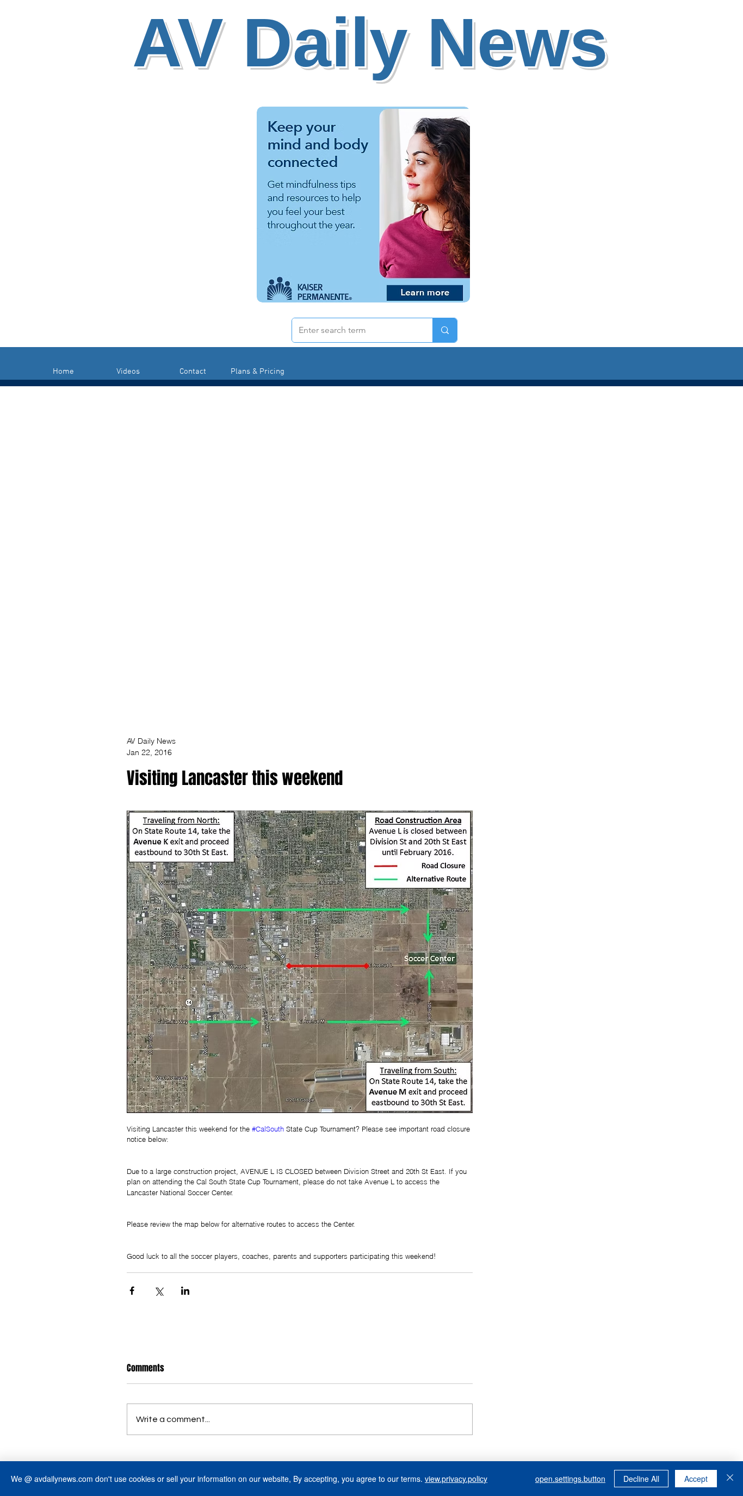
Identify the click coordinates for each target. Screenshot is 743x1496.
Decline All (641, 1478)
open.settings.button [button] (570, 1478)
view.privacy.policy (456, 1478)
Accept (696, 1478)
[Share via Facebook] (132, 1290)
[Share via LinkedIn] (185, 1290)
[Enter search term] (444, 330)
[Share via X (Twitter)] (158, 1290)
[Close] (729, 1478)
